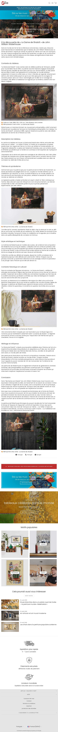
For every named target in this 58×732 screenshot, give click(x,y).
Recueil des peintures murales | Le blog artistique (31, 23)
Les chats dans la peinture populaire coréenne (38, 624)
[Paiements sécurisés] (29, 660)
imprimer (29, 706)
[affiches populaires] (29, 480)
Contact (29, 701)
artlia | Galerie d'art (28, 691)
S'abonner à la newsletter (28, 712)
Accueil (13, 23)
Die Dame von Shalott (13, 381)
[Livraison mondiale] (29, 677)
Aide (28, 694)
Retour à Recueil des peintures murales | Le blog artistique (30, 466)
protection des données (29, 708)
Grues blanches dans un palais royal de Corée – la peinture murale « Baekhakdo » (38, 603)
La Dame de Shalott (8, 67)
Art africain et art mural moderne (33, 613)
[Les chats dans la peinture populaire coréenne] (10, 627)
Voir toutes (29, 595)
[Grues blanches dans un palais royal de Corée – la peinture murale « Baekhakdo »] (10, 604)
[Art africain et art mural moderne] (10, 616)
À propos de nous (29, 698)
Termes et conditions (29, 703)
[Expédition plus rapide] (29, 643)
